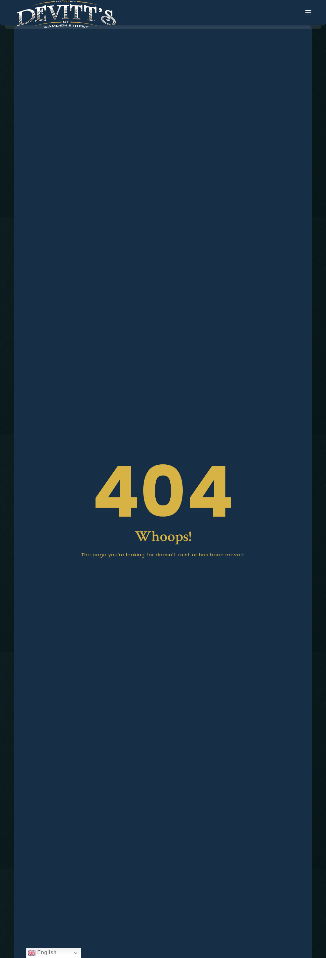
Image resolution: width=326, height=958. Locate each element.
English (46, 952)
